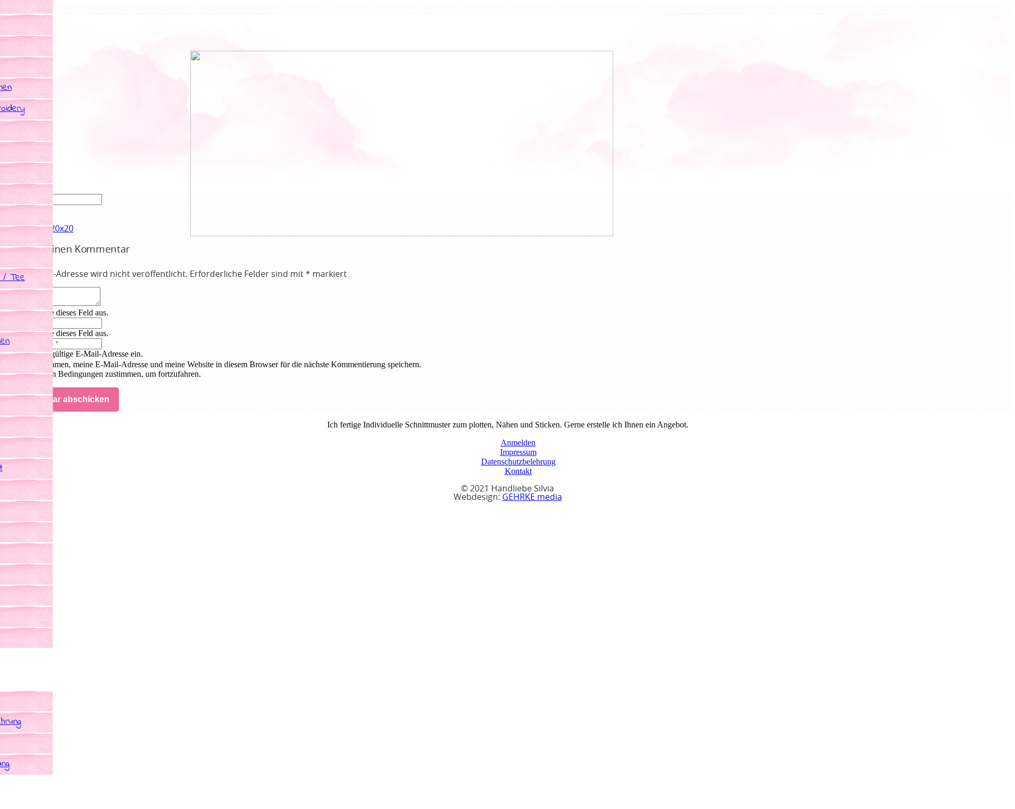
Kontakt (518, 471)
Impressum (518, 452)
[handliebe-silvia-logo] (401, 233)
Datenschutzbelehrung (518, 461)
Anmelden (518, 442)
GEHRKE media (532, 497)
